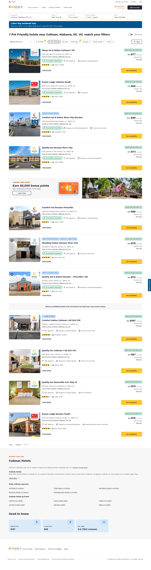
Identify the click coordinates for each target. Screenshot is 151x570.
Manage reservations (121, 2)
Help (140, 2)
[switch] (130, 34)
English (13, 2)
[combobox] (33, 7)
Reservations (40, 549)
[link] (22, 193)
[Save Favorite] (12, 51)
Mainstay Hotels (59, 505)
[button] (149, 285)
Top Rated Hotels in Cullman (109, 488)
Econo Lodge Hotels (61, 501)
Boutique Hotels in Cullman (18, 492)
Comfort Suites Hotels (17, 505)
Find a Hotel (27, 549)
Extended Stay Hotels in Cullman (65, 492)
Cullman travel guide (79, 467)
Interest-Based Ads (43, 559)
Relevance (16, 42)
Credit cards (67, 7)
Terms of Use (12, 559)
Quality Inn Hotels (105, 501)
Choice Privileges (55, 549)
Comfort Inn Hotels (15, 501)
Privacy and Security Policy (26, 559)
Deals (44, 7)
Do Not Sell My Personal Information (63, 559)
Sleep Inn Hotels (104, 505)
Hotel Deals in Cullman (62, 488)
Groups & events (54, 7)
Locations (133, 2)
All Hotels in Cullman (16, 488)
